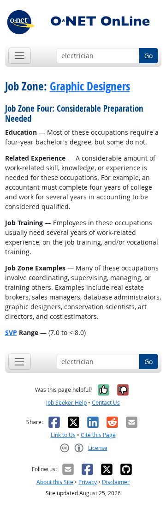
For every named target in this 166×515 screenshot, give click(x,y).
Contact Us (106, 403)
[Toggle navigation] (19, 56)
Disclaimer (116, 482)
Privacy (87, 482)
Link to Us (63, 435)
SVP (11, 332)
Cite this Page (98, 435)
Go (148, 55)
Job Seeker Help (66, 403)
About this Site (54, 482)
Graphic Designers (90, 86)
